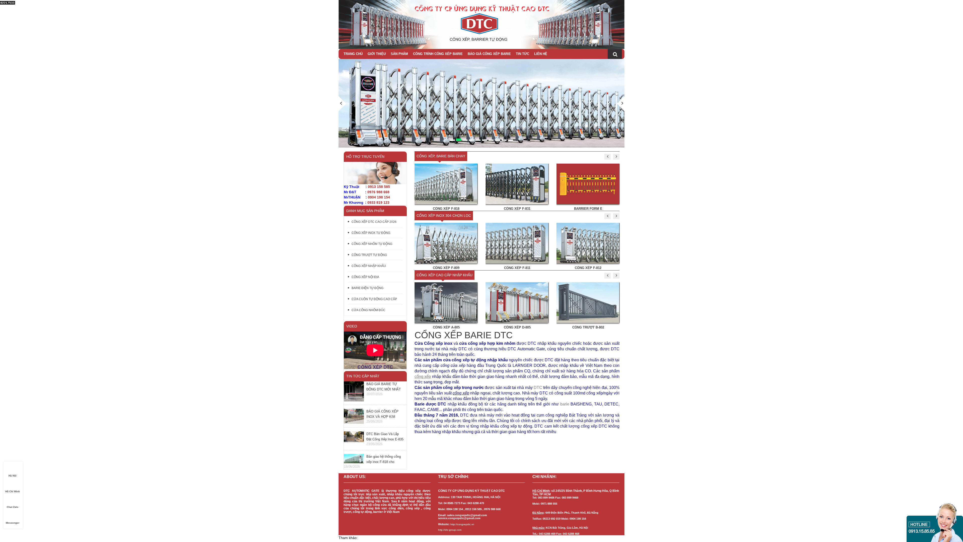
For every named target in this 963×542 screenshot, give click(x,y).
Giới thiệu (377, 54)
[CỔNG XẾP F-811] (517, 243)
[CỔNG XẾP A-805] (446, 302)
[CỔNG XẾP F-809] (446, 243)
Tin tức (522, 54)
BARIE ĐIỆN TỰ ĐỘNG (367, 288)
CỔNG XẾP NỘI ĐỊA (365, 277)
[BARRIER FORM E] (587, 183)
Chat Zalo (12, 507)
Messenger (12, 522)
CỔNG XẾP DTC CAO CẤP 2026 (374, 222)
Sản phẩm (399, 54)
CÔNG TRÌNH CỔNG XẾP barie (438, 54)
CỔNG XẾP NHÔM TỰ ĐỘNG (372, 244)
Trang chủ (353, 54)
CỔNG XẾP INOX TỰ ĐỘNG (371, 233)
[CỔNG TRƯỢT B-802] (587, 302)
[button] (342, 122)
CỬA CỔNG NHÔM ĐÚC (368, 310)
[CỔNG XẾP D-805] (517, 302)
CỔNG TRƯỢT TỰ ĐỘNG (369, 255)
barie (564, 404)
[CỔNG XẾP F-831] (517, 183)
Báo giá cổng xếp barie (489, 54)
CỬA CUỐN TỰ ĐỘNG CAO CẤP (374, 299)
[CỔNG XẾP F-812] (587, 243)
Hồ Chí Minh (12, 491)
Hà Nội (13, 475)
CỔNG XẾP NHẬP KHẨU (369, 266)
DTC (538, 387)
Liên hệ (540, 54)
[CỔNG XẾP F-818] (446, 183)
